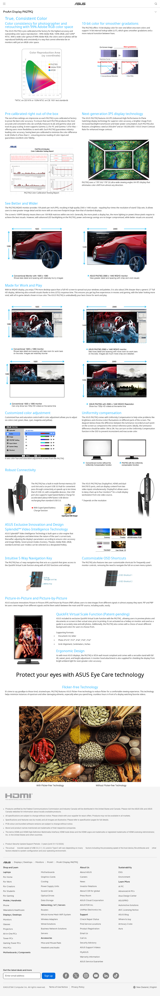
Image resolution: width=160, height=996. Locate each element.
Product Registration (89, 928)
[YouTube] (96, 976)
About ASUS (86, 872)
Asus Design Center (127, 896)
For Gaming (8, 896)
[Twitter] (76, 976)
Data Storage (47, 900)
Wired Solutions (48, 924)
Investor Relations (88, 886)
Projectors (8, 929)
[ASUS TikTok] (116, 976)
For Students (9, 891)
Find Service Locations (90, 924)
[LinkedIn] (106, 976)
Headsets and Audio (50, 947)
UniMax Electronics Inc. (91, 910)
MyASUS (84, 952)
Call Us (83, 938)
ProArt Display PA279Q (18, 12)
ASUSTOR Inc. (86, 905)
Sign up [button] (48, 975)
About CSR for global (90, 891)
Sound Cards (47, 891)
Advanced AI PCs (126, 891)
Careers (83, 877)
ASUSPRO (123, 900)
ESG (120, 872)
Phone (6, 905)
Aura (120, 928)
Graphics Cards (48, 877)
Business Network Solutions (54, 928)
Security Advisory (88, 943)
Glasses (6, 924)
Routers (44, 910)
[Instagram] (86, 976)
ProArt (50, 862)
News (82, 881)
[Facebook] (66, 976)
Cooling (44, 881)
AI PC (121, 886)
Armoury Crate (125, 924)
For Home (7, 877)
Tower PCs (8, 938)
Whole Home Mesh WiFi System (56, 914)
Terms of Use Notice (58, 987)
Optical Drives (47, 895)
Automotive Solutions (128, 905)
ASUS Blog (123, 914)
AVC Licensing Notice (128, 910)
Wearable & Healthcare (13, 910)
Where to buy (124, 919)
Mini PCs (7, 948)
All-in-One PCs (10, 933)
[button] (4, 3)
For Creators (9, 886)
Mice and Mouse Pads (51, 943)
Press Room (85, 895)
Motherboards (48, 872)
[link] (80, 4)
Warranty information (90, 957)
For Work (7, 882)
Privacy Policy (77, 987)
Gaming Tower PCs (12, 943)
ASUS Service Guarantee (91, 961)
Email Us (84, 933)
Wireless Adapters (49, 919)
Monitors (7, 919)
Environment (124, 877)
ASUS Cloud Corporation (92, 900)
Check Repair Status (89, 919)
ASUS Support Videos (90, 947)
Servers (44, 933)
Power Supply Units (50, 886)
